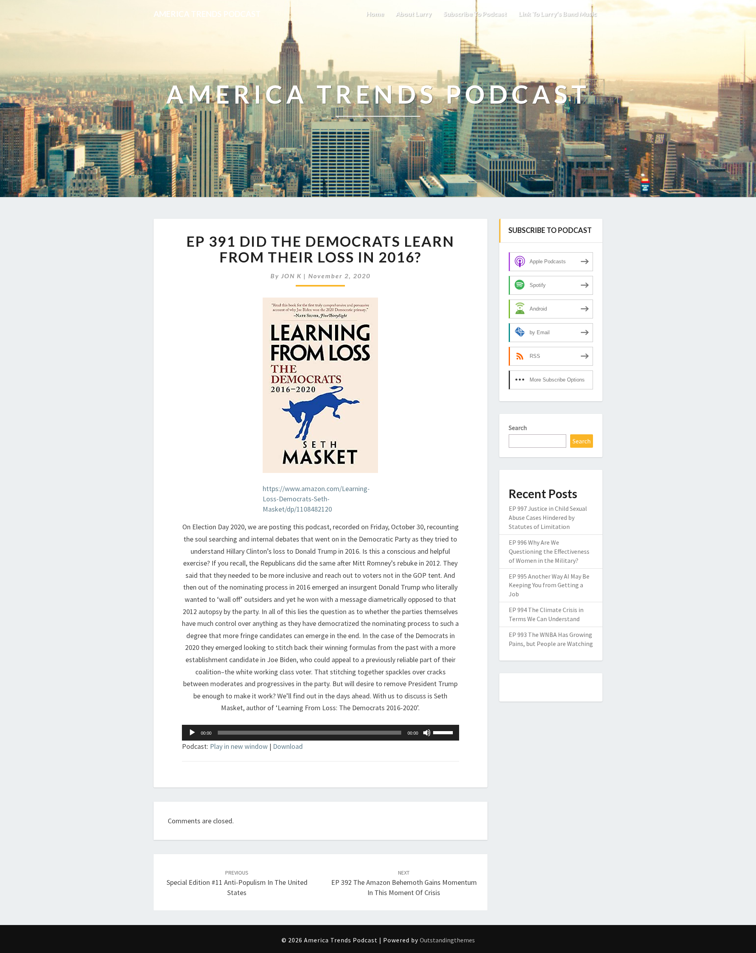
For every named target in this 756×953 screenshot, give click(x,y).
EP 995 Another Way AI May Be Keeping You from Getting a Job (549, 585)
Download (288, 746)
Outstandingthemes (447, 940)
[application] (320, 733)
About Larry (414, 13)
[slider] (444, 732)
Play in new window (239, 746)
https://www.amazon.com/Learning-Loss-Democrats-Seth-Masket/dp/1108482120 (316, 498)
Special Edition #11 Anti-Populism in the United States (237, 883)
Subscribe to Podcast (475, 13)
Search (518, 428)
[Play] (192, 733)
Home (375, 13)
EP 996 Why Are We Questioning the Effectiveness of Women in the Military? (549, 551)
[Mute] (427, 733)
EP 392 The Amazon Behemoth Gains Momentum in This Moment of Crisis (404, 883)
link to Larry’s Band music (558, 13)
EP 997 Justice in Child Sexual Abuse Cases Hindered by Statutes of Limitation (548, 517)
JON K (291, 275)
